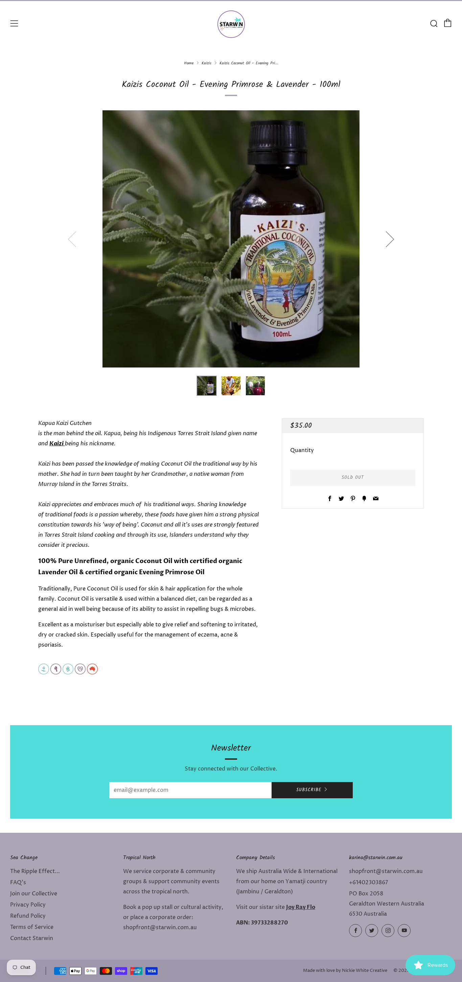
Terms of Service (31, 927)
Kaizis (206, 63)
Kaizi (57, 443)
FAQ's (18, 882)
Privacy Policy (28, 905)
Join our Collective (33, 893)
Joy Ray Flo (300, 907)
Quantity (302, 450)
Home (188, 63)
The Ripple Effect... (35, 871)
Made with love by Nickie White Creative (345, 971)
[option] (231, 238)
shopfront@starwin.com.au (386, 871)
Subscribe (309, 790)
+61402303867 (368, 882)
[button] (207, 386)
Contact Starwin (31, 938)
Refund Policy (28, 916)
